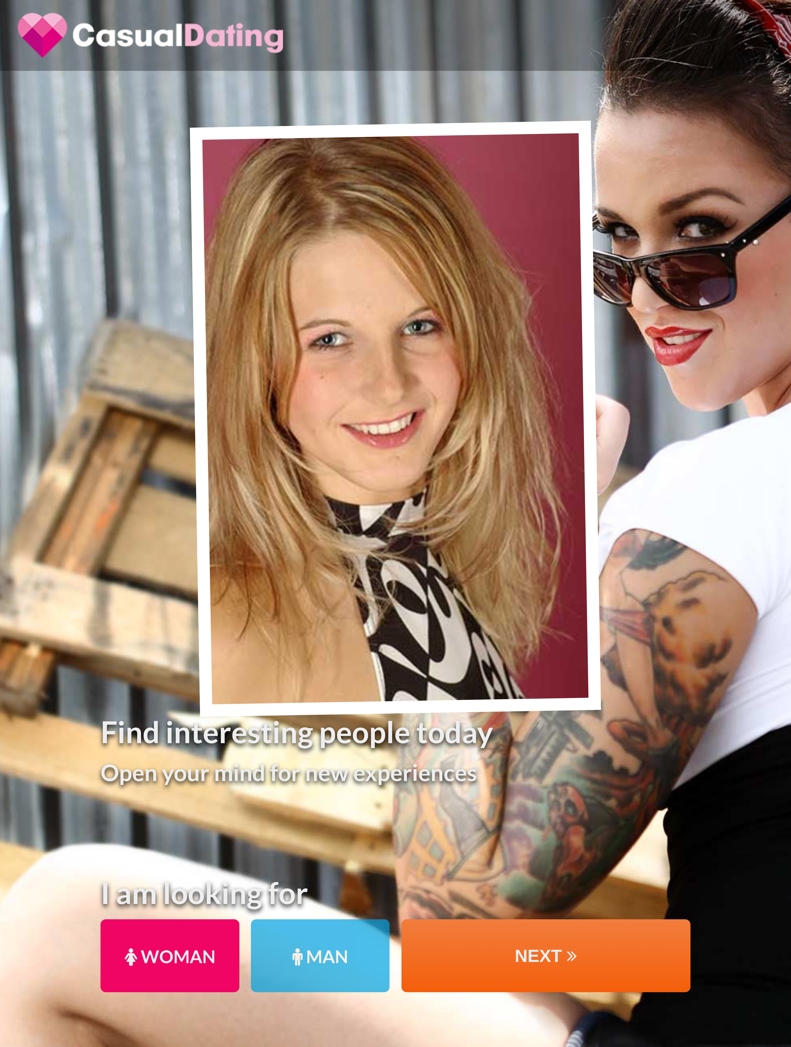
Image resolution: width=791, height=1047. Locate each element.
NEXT (541, 956)
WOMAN (176, 956)
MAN (325, 956)
